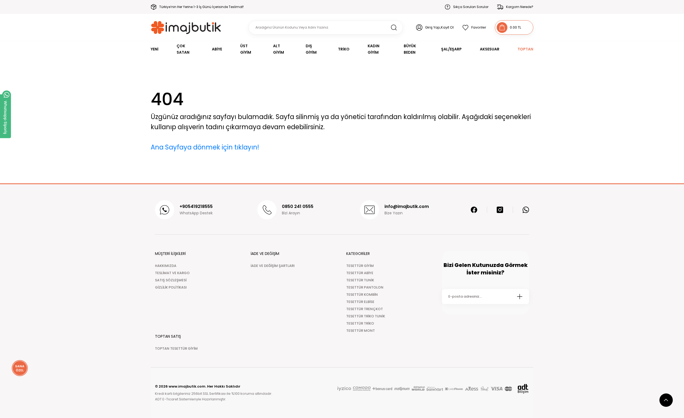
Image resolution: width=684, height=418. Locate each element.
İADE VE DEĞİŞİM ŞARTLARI (273, 265)
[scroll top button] (666, 400)
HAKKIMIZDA (165, 265)
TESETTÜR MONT (360, 330)
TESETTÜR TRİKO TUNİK (365, 316)
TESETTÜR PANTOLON (364, 287)
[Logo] (186, 27)
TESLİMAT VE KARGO (172, 272)
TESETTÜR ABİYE (359, 272)
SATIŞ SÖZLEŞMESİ (170, 280)
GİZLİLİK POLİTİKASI (171, 287)
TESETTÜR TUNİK (360, 280)
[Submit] (520, 296)
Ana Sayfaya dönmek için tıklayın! (205, 147)
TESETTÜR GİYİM (360, 265)
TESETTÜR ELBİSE (360, 301)
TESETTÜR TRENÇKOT (364, 308)
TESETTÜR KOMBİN (362, 294)
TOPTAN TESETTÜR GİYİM (176, 348)
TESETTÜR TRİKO (360, 323)
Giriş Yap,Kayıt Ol (439, 27)
